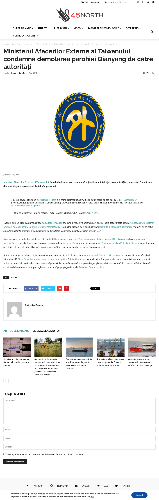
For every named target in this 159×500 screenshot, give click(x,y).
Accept (139, 495)
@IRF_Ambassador (126, 200)
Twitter (14, 277)
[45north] (79, 14)
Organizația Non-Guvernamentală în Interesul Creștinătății (95, 239)
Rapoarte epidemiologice (103, 28)
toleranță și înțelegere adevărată (115, 227)
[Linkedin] (143, 2)
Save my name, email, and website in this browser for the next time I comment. (45, 454)
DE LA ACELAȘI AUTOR (46, 330)
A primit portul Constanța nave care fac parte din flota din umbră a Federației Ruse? (110, 362)
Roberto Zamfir (18, 73)
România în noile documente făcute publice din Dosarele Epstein (16, 362)
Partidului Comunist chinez (92, 267)
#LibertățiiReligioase (52, 222)
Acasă (6, 44)
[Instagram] (138, 2)
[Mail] (148, 2)
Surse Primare (22, 28)
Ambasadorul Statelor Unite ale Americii (104, 255)
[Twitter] (153, 2)
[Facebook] (132, 2)
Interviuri (60, 28)
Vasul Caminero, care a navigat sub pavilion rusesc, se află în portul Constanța (140, 362)
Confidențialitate (24, 35)
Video (77, 28)
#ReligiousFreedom (46, 200)
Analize (42, 28)
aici (92, 496)
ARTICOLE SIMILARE (16, 330)
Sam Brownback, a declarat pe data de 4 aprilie (42, 259)
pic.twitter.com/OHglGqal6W (25, 205)
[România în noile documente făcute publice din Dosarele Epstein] (17, 347)
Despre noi (132, 28)
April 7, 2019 (92, 213)
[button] (152, 32)
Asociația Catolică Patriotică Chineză (120, 243)
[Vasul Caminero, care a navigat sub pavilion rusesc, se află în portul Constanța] (142, 347)
